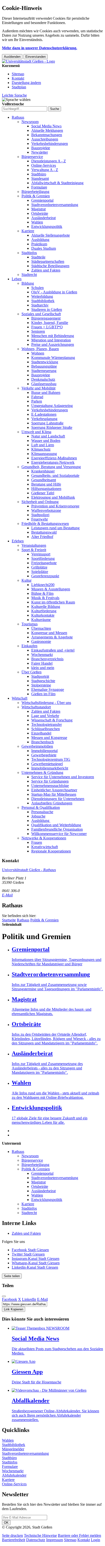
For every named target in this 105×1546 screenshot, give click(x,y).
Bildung (27, 283)
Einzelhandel (41, 733)
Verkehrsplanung (44, 419)
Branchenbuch (42, 742)
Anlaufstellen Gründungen (51, 803)
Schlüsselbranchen (45, 729)
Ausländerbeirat (43, 218)
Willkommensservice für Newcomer (59, 834)
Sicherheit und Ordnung (40, 502)
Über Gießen (31, 672)
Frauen (36, 842)
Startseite (9, 920)
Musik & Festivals (45, 598)
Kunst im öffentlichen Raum (53, 602)
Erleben (18, 541)
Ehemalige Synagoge (47, 689)
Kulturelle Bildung (45, 606)
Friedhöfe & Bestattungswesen (45, 523)
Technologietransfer (46, 724)
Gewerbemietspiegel (47, 764)
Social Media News (46, 126)
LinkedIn (29, 1299)
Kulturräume (41, 620)
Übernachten (41, 628)
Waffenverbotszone (46, 510)
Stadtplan (19, 87)
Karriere (27, 231)
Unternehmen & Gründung (42, 772)
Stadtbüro (38, 174)
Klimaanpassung (44, 454)
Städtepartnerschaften (47, 261)
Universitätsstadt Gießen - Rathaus (29, 870)
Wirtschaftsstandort (36, 707)
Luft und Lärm (42, 445)
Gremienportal (42, 200)
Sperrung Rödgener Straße (51, 427)
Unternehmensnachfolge (50, 786)
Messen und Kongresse (49, 738)
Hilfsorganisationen (46, 489)
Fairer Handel (41, 663)
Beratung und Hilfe (46, 484)
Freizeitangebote (44, 563)
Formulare (39, 187)
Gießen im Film (43, 694)
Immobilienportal (44, 751)
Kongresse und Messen (49, 633)
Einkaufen (29, 646)
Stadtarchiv (40, 305)
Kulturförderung (43, 611)
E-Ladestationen (43, 414)
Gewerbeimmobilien (37, 746)
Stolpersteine (41, 685)
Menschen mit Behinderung (52, 336)
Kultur (26, 580)
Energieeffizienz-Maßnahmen (54, 458)
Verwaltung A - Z (44, 170)
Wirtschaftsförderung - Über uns (46, 703)
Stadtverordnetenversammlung (54, 205)
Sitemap (18, 74)
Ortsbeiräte (39, 213)
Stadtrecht (29, 275)
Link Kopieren (13, 1309)
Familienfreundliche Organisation (57, 829)
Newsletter (39, 152)
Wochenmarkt (42, 655)
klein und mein (42, 668)
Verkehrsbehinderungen (49, 143)
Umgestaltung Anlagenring (52, 406)
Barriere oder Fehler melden (79, 1535)
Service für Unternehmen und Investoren (62, 777)
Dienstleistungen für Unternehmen (57, 799)
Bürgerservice (32, 157)
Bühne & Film (42, 593)
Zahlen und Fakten (45, 270)
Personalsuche (42, 812)
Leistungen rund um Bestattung (55, 528)
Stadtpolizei (40, 515)
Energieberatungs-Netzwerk (52, 462)
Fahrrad (37, 397)
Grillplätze (39, 567)
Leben (16, 279)
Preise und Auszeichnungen (52, 344)
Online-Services (43, 165)
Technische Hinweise (40, 1535)
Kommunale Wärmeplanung (53, 357)
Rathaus (18, 117)
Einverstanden (35, 56)
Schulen (37, 288)
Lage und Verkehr (45, 716)
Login (95, 1540)
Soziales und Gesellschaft (41, 314)
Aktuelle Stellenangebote (50, 235)
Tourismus (29, 624)
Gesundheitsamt (43, 480)
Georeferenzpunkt (45, 576)
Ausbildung (40, 240)
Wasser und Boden (45, 440)
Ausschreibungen (44, 139)
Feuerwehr (39, 519)
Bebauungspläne (44, 366)
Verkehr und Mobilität (38, 388)
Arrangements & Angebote (52, 637)
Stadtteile (38, 257)
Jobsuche (38, 816)
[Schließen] (4, 1296)
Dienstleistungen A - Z (48, 161)
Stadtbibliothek (42, 301)
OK (6, 1522)
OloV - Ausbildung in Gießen (54, 292)
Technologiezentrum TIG (50, 759)
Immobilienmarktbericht (49, 768)
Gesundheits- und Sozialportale (55, 475)
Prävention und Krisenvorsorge (55, 506)
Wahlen (37, 222)
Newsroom (30, 122)
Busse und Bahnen (45, 392)
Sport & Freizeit (33, 550)
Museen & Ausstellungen (50, 589)
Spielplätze (39, 572)
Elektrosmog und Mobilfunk (53, 497)
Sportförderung (43, 558)
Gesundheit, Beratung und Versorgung (51, 467)
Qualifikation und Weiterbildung (56, 825)
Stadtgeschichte (43, 681)
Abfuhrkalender (14, 1475)
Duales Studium (43, 248)
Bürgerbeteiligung (35, 192)
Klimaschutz (41, 449)
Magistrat (38, 209)
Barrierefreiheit (13, 1540)
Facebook (9, 1299)
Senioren (38, 331)
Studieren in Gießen (46, 309)
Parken (36, 401)
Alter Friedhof (42, 537)
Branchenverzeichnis (47, 659)
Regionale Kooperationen (51, 851)
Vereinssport (40, 554)
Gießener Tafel (42, 493)
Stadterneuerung (43, 371)
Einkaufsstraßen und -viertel (52, 650)
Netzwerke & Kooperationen (43, 838)
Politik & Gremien (35, 196)
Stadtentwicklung (44, 362)
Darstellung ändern (26, 83)
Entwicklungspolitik (46, 226)
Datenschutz (35, 1540)
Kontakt (18, 78)
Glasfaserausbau (43, 384)
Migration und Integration (51, 340)
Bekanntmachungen (46, 135)
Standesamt (40, 178)
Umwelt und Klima (36, 432)
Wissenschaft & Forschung (52, 720)
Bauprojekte (40, 148)
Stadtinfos (29, 253)
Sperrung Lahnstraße (47, 423)
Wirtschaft (19, 698)
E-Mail (7, 895)
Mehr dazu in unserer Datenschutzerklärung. (39, 48)
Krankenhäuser (43, 471)
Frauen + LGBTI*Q (47, 327)
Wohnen (37, 353)
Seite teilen (12, 1276)
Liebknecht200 (42, 585)
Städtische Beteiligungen (50, 266)
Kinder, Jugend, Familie (49, 323)
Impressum (54, 1540)
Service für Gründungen (50, 781)
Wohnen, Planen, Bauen (40, 349)
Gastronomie (41, 641)
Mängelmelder (13, 1449)
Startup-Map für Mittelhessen (53, 794)
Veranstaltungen (33, 545)
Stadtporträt (40, 676)
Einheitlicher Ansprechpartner (54, 790)
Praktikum (39, 244)
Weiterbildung (42, 296)
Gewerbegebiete (43, 755)
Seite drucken (12, 1535)
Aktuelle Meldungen (47, 130)
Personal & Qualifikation (40, 807)
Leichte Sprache (14, 95)
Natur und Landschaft (48, 436)
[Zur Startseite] (28, 61)
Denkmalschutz (43, 379)
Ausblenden (12, 56)
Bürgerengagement (46, 318)
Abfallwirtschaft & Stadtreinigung (57, 183)
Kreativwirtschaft (44, 847)
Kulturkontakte (42, 615)
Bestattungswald (44, 532)
